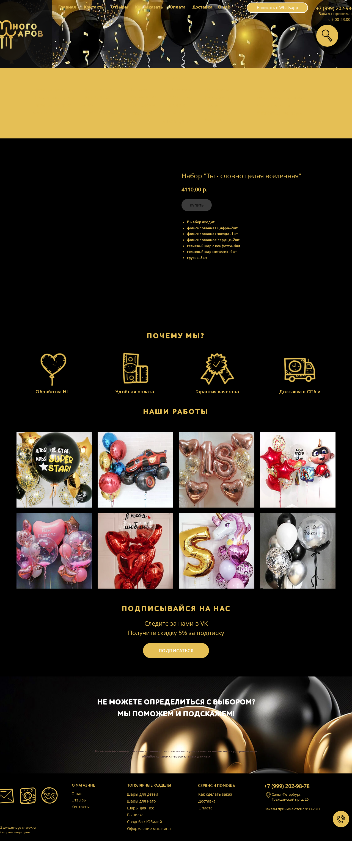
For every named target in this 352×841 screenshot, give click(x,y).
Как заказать (149, 7)
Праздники (141, 113)
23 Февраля (180, 97)
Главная (67, 7)
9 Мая (175, 112)
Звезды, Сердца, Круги (279, 113)
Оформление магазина (149, 828)
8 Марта (177, 105)
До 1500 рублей (176, 121)
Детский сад (217, 97)
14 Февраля (180, 90)
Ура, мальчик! (144, 96)
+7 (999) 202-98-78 (287, 786)
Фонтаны (42, 112)
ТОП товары (217, 90)
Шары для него (96, 90)
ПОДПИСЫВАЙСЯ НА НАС (176, 608)
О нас (224, 7)
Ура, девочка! (143, 105)
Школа (211, 105)
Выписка (138, 90)
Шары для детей (49, 90)
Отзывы (119, 7)
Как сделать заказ (215, 794)
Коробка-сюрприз (99, 112)
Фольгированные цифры (282, 98)
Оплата (178, 7)
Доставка (203, 7)
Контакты (94, 7)
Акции (87, 105)
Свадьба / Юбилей (144, 821)
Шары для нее (95, 97)
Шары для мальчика (53, 97)
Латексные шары (274, 90)
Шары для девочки (52, 105)
